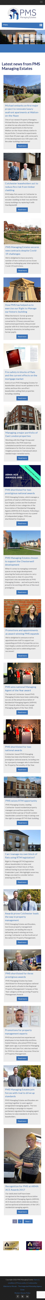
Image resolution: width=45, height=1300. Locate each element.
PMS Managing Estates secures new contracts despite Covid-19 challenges (22, 250)
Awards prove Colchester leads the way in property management (22, 917)
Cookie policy (32, 1283)
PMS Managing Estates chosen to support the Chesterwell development (21, 561)
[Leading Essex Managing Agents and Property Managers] (22, 13)
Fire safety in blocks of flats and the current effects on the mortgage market (21, 375)
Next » (28, 1221)
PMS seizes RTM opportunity (21, 800)
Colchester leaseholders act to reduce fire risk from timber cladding (21, 187)
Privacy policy (21, 1283)
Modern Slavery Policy (22, 1293)
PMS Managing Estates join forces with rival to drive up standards (20, 1093)
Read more (22, 146)
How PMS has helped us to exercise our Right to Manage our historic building (20, 308)
